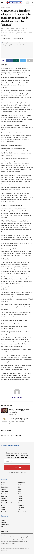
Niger (19, 491)
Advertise (3, 527)
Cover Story (4, 494)
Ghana (3, 507)
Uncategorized (22, 512)
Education (4, 500)
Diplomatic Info (6, 38)
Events (3, 505)
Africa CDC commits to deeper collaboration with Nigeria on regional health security (18, 419)
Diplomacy (4, 496)
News (19, 489)
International (8, 7)
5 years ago (13, 414)
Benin (2, 485)
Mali (19, 487)
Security (20, 500)
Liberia (19, 485)
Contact (3, 522)
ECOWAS (3, 498)
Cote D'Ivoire (4, 491)
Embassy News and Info (7, 503)
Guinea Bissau (5, 512)
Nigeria (19, 494)
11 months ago (13, 424)
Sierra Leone (21, 505)
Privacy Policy (5, 524)
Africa (3, 482)
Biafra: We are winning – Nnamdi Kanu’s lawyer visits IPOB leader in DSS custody (19, 410)
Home (2, 7)
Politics (20, 496)
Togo (19, 509)
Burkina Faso (4, 487)
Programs (20, 498)
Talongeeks (4, 550)
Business (3, 489)
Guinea (3, 509)
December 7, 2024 (18, 38)
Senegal (20, 503)
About (3, 520)
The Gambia (21, 507)
